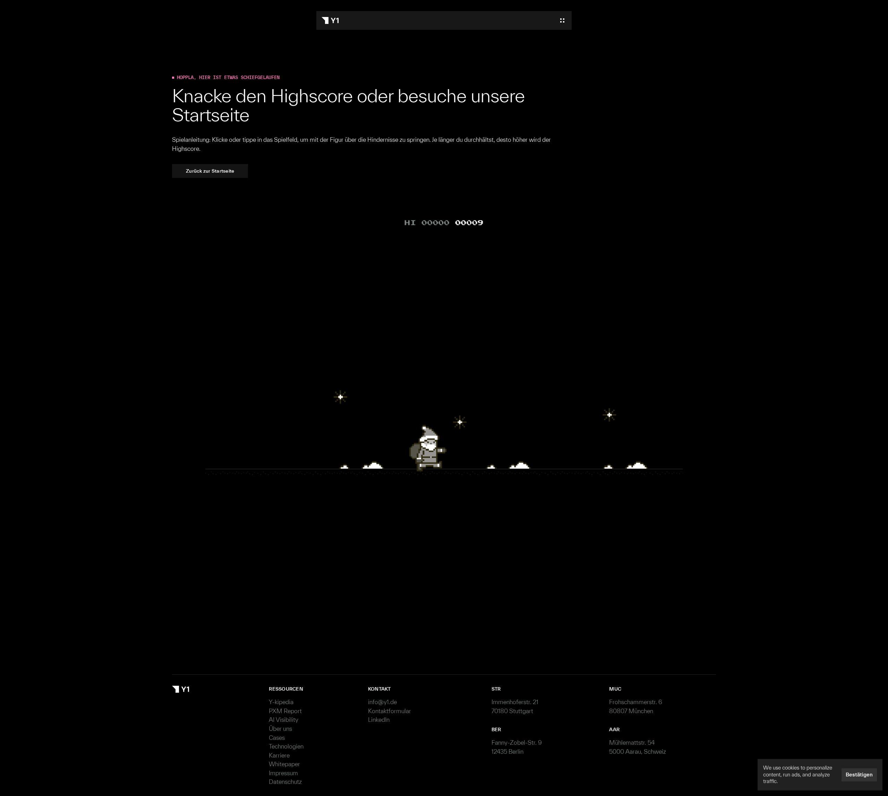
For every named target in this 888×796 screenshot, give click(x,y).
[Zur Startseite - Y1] (330, 20)
